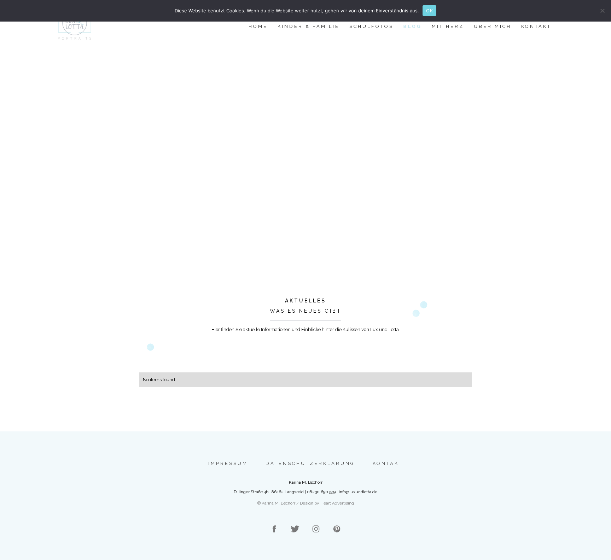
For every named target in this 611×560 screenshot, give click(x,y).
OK (429, 10)
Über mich (492, 26)
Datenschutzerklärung (310, 463)
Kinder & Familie (308, 26)
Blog (412, 26)
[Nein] (602, 10)
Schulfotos (371, 26)
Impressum (228, 463)
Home (258, 26)
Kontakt (536, 26)
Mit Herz (448, 26)
